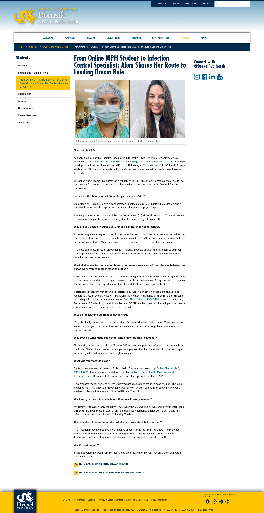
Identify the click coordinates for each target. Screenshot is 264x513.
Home (21, 47)
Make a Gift (190, 4)
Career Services (27, 115)
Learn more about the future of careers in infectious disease (111, 472)
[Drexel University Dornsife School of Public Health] (46, 22)
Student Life (24, 94)
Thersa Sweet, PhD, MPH (144, 299)
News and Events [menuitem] (160, 37)
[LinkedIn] (227, 500)
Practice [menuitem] (91, 37)
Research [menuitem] (136, 37)
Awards (22, 101)
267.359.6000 (131, 510)
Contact (205, 4)
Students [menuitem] (185, 37)
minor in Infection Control (158, 161)
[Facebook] (208, 500)
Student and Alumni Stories (55, 47)
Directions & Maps (134, 496)
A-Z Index (68, 496)
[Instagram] (215, 500)
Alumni (176, 4)
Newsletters (161, 4)
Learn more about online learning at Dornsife (103, 464)
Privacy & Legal (105, 496)
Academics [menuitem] (48, 37)
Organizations (25, 108)
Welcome (23, 65)
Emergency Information (156, 496)
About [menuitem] (204, 37)
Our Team (23, 122)
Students (33, 47)
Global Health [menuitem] (113, 37)
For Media (80, 496)
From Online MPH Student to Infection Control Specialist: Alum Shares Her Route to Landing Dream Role (44, 83)
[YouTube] (221, 500)
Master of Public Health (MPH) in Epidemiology (111, 161)
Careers (91, 496)
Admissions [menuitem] (70, 37)
